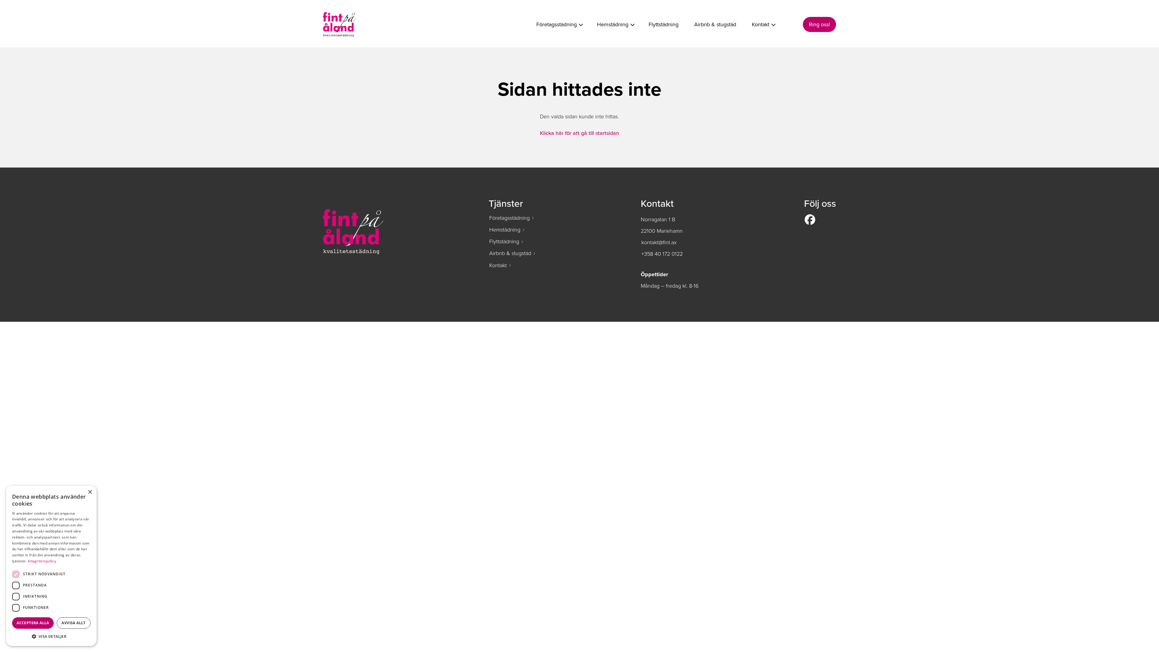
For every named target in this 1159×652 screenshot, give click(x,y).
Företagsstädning (509, 218)
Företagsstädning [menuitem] (556, 24)
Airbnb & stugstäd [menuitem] (715, 24)
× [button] (90, 492)
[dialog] (51, 566)
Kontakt (498, 265)
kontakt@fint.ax (659, 242)
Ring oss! (819, 24)
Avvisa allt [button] (73, 622)
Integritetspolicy (42, 561)
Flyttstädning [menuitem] (663, 24)
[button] (51, 636)
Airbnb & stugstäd (510, 253)
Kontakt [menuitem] (760, 24)
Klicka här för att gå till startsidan (579, 133)
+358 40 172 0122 (662, 254)
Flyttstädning (504, 241)
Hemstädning (504, 230)
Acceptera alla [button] (33, 622)
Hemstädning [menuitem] (612, 24)
